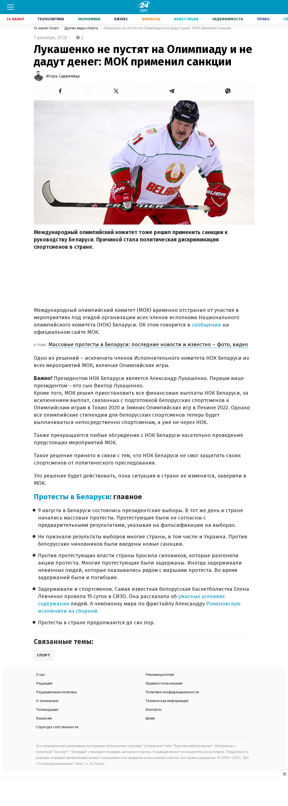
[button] (60, 91)
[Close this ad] (284, 774)
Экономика (89, 19)
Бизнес (121, 19)
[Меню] (10, 7)
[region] (144, 792)
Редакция (44, 683)
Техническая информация (166, 701)
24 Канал (15, 19)
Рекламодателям (159, 674)
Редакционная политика (56, 692)
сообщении (205, 324)
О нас (40, 674)
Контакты (153, 709)
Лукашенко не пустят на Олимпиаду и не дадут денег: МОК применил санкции (167, 28)
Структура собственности (57, 727)
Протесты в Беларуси (72, 496)
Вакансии (44, 718)
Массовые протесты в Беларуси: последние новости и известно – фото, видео (148, 344)
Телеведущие (47, 709)
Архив (150, 718)
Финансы (151, 19)
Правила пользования (164, 683)
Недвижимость (227, 19)
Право (263, 19)
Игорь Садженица (63, 76)
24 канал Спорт (47, 28)
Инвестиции (186, 19)
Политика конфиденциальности (172, 692)
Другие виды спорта (81, 28)
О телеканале (47, 701)
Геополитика (51, 19)
